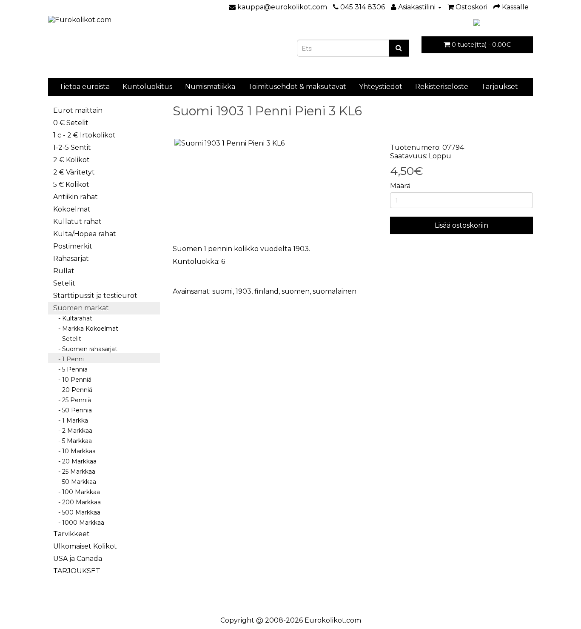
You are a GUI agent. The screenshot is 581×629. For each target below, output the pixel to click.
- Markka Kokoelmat (85, 328)
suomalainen (334, 291)
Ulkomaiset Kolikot (85, 546)
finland (266, 291)
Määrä (400, 186)
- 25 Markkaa (74, 471)
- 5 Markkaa (72, 441)
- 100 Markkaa (76, 492)
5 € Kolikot (71, 184)
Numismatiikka (210, 87)
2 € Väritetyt (74, 172)
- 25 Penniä (72, 400)
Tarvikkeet (71, 534)
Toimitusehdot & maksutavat (297, 87)
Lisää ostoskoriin (461, 225)
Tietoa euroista (84, 87)
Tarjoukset (499, 87)
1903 (243, 291)
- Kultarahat (72, 318)
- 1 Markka (70, 420)
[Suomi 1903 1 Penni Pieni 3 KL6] (275, 143)
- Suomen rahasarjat (85, 349)
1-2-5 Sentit (72, 147)
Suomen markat (81, 308)
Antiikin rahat (75, 197)
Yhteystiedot (380, 87)
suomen (296, 291)
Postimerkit (72, 246)
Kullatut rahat (77, 221)
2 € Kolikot (71, 160)
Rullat (63, 271)
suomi (222, 291)
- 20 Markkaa (75, 461)
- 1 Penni (68, 359)
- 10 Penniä (72, 379)
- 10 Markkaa (74, 451)
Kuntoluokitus (147, 87)
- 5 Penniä (70, 369)
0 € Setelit (70, 123)
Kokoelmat (72, 209)
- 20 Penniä (72, 390)
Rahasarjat (71, 258)
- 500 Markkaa (76, 512)
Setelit (64, 283)
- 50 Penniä (72, 410)
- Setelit (67, 339)
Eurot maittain (78, 110)
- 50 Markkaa (74, 482)
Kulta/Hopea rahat (84, 234)
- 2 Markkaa (72, 431)
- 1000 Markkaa (78, 522)
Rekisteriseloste (441, 87)
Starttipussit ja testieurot (95, 296)
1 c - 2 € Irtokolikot (84, 135)
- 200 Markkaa (77, 502)
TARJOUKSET (76, 571)
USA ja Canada (77, 559)
